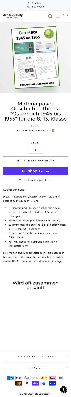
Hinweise (35, 368)
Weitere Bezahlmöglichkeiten (36, 180)
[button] (63, 389)
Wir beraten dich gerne (35, 356)
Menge (35, 143)
